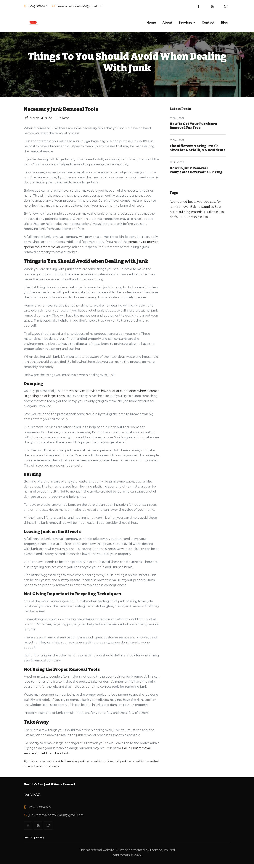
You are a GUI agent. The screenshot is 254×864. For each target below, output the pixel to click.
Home (151, 22)
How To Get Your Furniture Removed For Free (193, 126)
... (209, 217)
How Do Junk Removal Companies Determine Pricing (196, 170)
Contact (208, 22)
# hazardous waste (45, 766)
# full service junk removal (78, 761)
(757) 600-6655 (39, 807)
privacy (39, 837)
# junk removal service (40, 761)
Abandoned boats (183, 201)
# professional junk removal (119, 761)
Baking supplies (202, 206)
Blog (224, 22)
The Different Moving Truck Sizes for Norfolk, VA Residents (197, 148)
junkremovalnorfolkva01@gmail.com (55, 815)
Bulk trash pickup (194, 217)
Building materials (191, 212)
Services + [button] (187, 22)
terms (28, 837)
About (167, 22)
